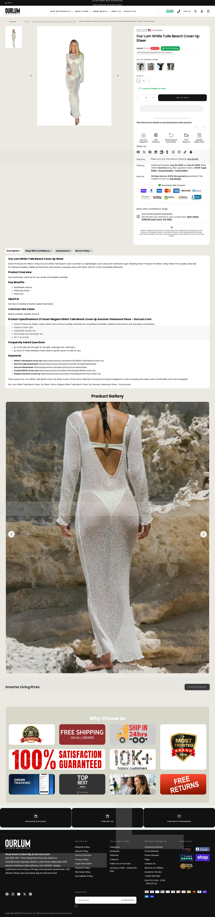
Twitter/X (114, 859)
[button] (171, 106)
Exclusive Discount (35, 821)
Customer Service (153, 872)
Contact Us (129, 11)
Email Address (151, 851)
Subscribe (128, 900)
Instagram (115, 847)
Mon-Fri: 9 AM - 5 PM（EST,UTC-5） (155, 882)
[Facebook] (7, 894)
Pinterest (114, 855)
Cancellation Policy (84, 876)
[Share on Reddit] (161, 152)
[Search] (195, 11)
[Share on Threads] (173, 152)
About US (116, 11)
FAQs (147, 859)
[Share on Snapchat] (191, 152)
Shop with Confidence (179, 821)
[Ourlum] (17, 844)
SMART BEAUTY (100, 11)
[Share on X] (144, 152)
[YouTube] (18, 894)
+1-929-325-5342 (152, 876)
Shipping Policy (82, 847)
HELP (10, 3)
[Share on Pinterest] (150, 152)
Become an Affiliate (154, 868)
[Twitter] (24, 894)
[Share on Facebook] (138, 152)
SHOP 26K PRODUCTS (60, 11)
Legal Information (83, 863)
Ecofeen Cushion (197, 687)
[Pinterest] (30, 894)
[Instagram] (13, 894)
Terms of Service (83, 855)
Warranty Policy (82, 872)
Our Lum (141, 30)
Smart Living (81, 11)
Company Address (153, 847)
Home (26, 21)
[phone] (178, 11)
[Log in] (201, 11)
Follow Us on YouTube (120, 863)
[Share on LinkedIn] (156, 152)
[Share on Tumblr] (167, 152)
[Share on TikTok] (185, 152)
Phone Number (152, 855)
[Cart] (208, 11)
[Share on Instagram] (179, 152)
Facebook (114, 851)
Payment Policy (82, 868)
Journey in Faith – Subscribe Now (123, 869)
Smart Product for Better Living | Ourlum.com (54, 21)
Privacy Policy (81, 859)
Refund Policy (81, 851)
